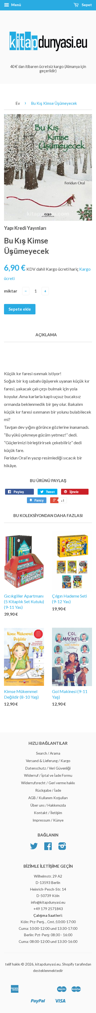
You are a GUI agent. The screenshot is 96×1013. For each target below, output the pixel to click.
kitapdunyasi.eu (48, 964)
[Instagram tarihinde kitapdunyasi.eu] (62, 848)
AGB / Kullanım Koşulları (48, 798)
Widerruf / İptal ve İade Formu (48, 775)
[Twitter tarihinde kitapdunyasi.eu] (34, 848)
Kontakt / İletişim (48, 813)
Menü (15, 4)
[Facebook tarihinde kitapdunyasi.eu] (48, 848)
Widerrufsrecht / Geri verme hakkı (48, 783)
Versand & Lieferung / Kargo (48, 761)
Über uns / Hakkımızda (48, 805)
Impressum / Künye (48, 820)
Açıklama (46, 334)
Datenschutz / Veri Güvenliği (48, 768)
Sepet (86, 4)
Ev (17, 103)
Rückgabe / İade (48, 790)
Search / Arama (48, 753)
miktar (10, 290)
